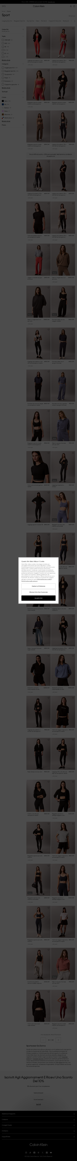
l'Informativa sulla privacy (29, 581)
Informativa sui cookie (44, 579)
